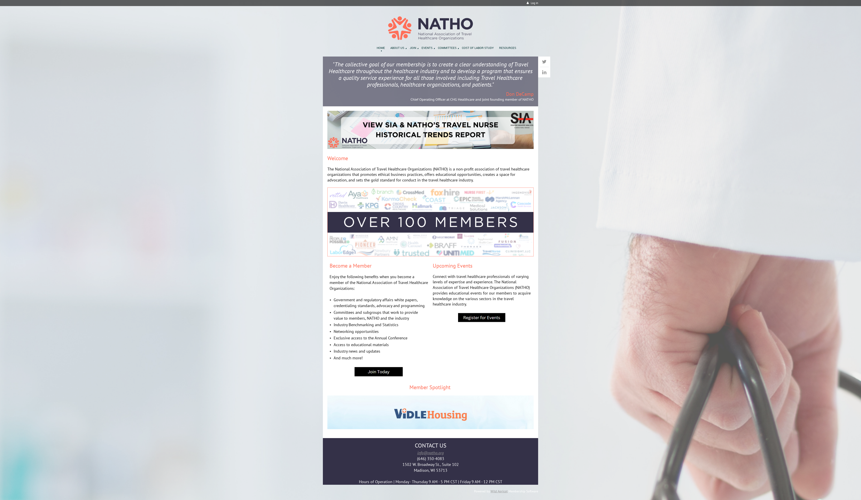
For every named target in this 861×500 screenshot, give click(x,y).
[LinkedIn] (544, 72)
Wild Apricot (499, 491)
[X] (544, 62)
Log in (534, 3)
